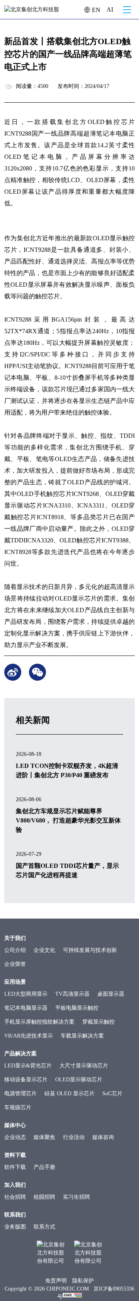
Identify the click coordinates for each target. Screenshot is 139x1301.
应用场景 (15, 982)
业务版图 (15, 1227)
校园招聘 (44, 1197)
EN (95, 10)
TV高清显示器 (72, 994)
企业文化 (44, 950)
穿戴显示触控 (98, 1022)
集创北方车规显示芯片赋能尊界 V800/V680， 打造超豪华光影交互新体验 (68, 820)
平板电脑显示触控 (76, 1008)
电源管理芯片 (20, 1093)
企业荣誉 (15, 964)
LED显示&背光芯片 (28, 1066)
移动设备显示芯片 (25, 1079)
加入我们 (15, 1185)
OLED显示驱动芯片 (78, 1079)
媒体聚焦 (44, 1137)
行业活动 (74, 1137)
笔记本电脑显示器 (25, 1008)
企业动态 (15, 1137)
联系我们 (15, 1215)
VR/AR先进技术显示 (28, 1036)
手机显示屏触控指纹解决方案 (39, 1022)
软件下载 (15, 1167)
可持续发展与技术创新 (90, 950)
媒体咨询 (103, 1137)
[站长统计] (72, 1297)
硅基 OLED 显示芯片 (69, 1093)
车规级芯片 (17, 1107)
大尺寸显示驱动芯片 (83, 1066)
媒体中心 (15, 1125)
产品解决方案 (20, 1054)
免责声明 (56, 1281)
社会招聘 (15, 1197)
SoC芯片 (112, 1093)
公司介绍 (15, 950)
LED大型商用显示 (25, 994)
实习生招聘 (76, 1197)
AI (110, 9)
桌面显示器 (110, 994)
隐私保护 (83, 1281)
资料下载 (15, 1155)
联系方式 (44, 1227)
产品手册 (44, 1167)
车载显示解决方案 (82, 1036)
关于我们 (15, 938)
